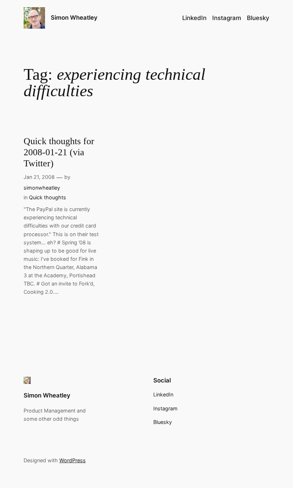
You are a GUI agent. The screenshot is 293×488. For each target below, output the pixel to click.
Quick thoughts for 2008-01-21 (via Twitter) (59, 152)
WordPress (72, 460)
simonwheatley (42, 188)
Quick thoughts (47, 197)
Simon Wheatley (74, 17)
